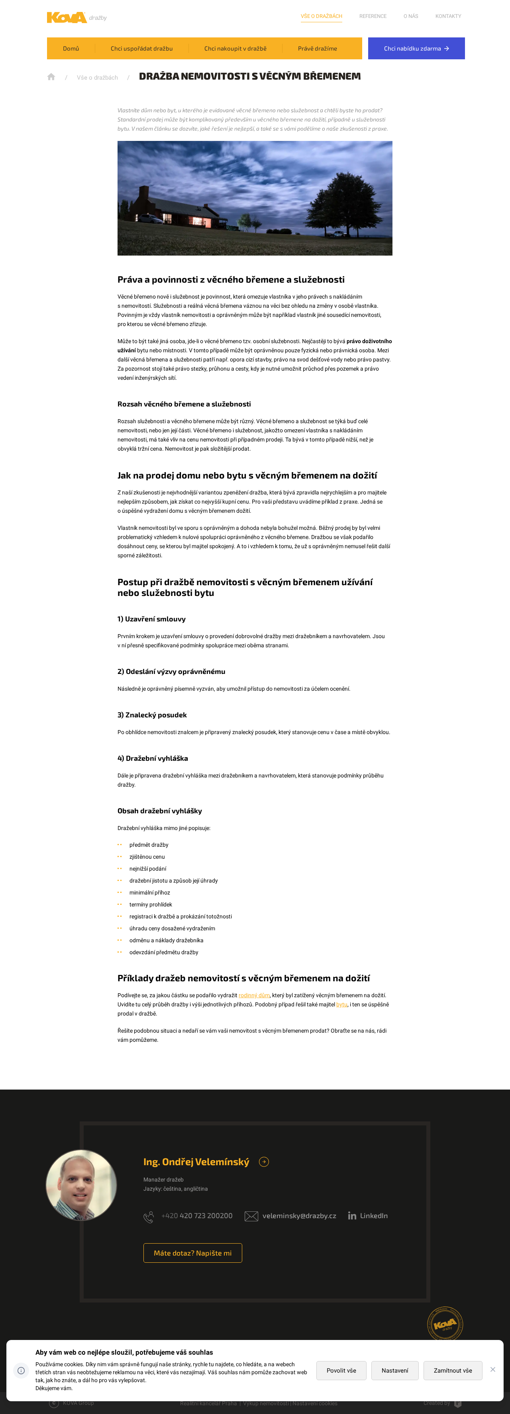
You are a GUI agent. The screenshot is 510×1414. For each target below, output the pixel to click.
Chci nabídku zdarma (413, 48)
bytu (341, 1004)
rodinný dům (254, 995)
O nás (411, 16)
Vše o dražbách (321, 16)
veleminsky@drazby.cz (299, 1215)
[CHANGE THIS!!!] (493, 1370)
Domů (71, 48)
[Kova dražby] (77, 21)
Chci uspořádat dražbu (142, 48)
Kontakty (448, 16)
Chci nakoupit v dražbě (235, 48)
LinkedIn (374, 1215)
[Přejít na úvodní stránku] (52, 77)
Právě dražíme (317, 48)
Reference (372, 16)
